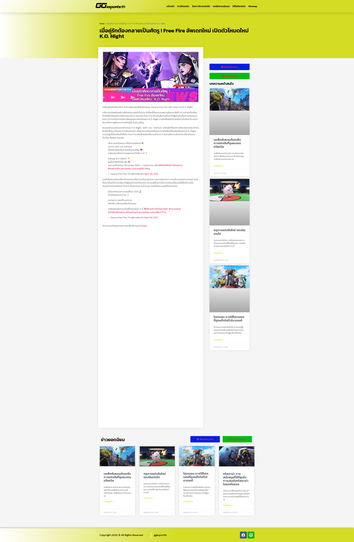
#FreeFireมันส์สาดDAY (157, 208)
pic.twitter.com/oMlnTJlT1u (152, 212)
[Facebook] (243, 535)
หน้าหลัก (170, 6)
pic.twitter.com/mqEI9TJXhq (135, 168)
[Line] (251, 535)
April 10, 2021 (151, 217)
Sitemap (252, 6)
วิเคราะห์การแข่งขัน (201, 6)
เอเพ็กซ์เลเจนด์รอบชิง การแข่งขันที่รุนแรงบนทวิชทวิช (227, 143)
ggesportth (160, 535)
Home (102, 23)
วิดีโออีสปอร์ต (239, 6)
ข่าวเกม (143, 225)
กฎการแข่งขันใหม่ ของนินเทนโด (229, 232)
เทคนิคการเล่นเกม (221, 6)
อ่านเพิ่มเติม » (219, 166)
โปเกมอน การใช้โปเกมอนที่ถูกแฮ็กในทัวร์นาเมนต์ (229, 319)
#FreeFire (178, 165)
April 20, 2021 (151, 173)
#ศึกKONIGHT (166, 165)
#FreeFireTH (114, 168)
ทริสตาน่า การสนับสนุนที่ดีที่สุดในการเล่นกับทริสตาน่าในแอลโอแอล (235, 479)
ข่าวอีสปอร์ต (183, 6)
